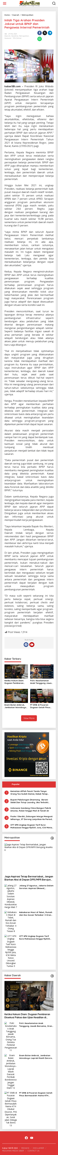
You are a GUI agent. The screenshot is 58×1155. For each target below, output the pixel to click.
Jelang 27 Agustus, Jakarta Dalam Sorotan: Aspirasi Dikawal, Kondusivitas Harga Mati (36, 887)
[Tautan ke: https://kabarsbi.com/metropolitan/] (52, 838)
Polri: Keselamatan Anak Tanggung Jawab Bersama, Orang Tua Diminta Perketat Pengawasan (41, 681)
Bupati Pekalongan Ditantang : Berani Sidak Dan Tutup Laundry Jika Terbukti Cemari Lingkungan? (29, 801)
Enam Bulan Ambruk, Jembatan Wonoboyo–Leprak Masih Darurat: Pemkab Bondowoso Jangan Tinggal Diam (15, 706)
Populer (16, 784)
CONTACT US (33, 1150)
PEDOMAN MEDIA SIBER (13, 1150)
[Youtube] (31, 644)
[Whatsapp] (39, 39)
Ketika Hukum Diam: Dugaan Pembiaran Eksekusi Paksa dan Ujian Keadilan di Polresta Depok (14, 681)
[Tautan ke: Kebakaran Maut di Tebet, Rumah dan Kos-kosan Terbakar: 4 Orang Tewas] (10, 921)
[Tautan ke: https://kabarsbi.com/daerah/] (52, 976)
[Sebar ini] (39, 33)
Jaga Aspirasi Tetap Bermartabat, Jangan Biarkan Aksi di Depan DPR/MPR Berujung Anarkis (28, 878)
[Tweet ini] (45, 33)
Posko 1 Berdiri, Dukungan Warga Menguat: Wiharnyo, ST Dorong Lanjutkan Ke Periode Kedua (31, 817)
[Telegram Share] (50, 33)
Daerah (7, 36)
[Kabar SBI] (29, 3)
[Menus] (4, 3)
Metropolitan (24, 36)
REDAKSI (25, 1148)
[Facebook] (26, 644)
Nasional (7, 38)
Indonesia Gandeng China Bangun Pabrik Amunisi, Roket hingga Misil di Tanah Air (30, 809)
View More (29, 718)
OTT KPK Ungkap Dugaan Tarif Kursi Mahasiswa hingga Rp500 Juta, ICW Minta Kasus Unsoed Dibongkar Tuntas (31, 826)
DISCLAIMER (38, 1148)
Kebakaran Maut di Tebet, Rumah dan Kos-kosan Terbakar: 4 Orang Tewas (35, 913)
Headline (14, 36)
